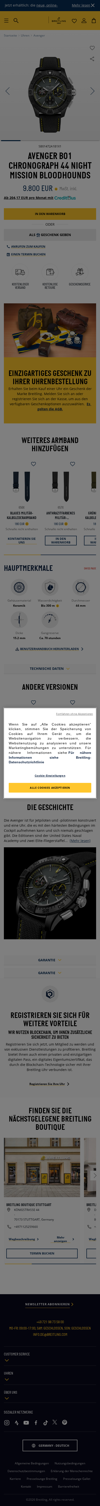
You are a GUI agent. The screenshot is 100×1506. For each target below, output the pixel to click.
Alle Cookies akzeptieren (50, 787)
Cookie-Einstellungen (50, 775)
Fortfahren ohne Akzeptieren (74, 713)
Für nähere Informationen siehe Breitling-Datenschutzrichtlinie (50, 757)
